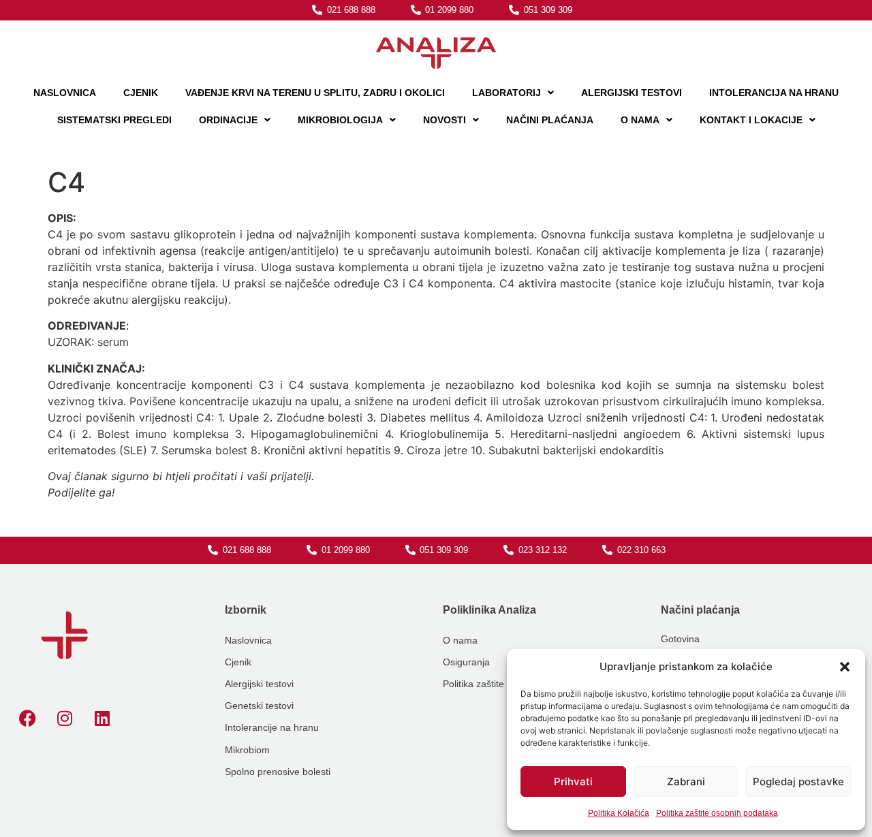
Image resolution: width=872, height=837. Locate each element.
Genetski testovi (259, 705)
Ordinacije (228, 119)
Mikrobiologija (340, 119)
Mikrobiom (247, 749)
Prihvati (573, 781)
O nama (640, 119)
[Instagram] (65, 718)
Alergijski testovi (259, 683)
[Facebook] (27, 718)
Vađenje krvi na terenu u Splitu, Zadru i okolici (315, 92)
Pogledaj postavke (798, 781)
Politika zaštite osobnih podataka (717, 813)
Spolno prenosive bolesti (277, 771)
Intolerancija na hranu (774, 92)
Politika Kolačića (618, 813)
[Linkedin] (102, 718)
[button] (845, 667)
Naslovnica (64, 92)
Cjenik (140, 92)
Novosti (444, 119)
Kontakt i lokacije (751, 119)
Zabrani (686, 781)
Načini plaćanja (549, 119)
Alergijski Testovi (631, 92)
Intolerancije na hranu (272, 727)
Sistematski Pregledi (114, 119)
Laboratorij (506, 92)
